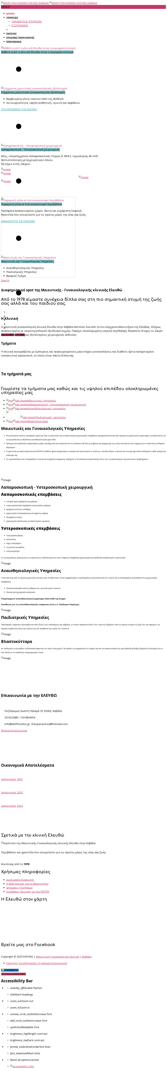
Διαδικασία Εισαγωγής (20, 880)
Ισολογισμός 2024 (12, 806)
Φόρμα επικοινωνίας (14, 730)
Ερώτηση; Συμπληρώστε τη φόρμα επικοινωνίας (36, 963)
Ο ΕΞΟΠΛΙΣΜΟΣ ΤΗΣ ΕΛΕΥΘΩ (19, 109)
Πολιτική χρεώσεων (83, 827)
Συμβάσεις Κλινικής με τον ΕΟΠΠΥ (27, 891)
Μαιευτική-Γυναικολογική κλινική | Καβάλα (63, 956)
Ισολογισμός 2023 (12, 792)
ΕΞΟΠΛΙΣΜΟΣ (19, 25)
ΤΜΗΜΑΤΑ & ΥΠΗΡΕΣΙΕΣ (26, 21)
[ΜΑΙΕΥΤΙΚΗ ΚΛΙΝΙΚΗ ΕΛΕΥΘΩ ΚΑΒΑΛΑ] (49, 3)
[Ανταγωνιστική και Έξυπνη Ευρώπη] (6, 169)
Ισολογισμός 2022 (12, 779)
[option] (83, 65)
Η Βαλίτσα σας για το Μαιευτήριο (27, 883)
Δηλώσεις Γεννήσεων (19, 887)
